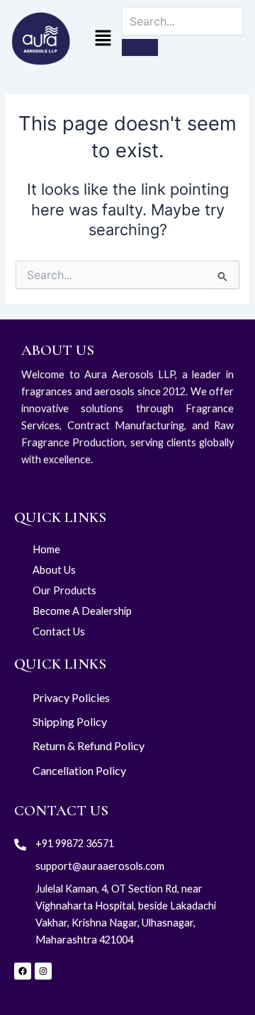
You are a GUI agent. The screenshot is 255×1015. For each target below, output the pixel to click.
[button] (103, 39)
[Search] (140, 47)
